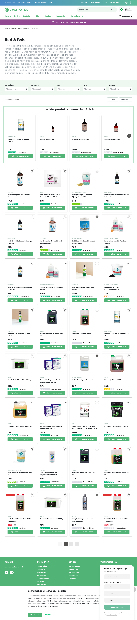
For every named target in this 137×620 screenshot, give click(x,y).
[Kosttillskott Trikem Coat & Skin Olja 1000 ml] (20, 514)
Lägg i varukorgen (21, 208)
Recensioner (73, 575)
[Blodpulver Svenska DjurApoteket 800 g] (117, 283)
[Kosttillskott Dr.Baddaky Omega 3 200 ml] (117, 190)
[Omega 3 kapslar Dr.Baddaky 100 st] (20, 125)
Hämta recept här (112, 2)
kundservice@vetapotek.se (15, 567)
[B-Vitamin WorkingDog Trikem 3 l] (20, 422)
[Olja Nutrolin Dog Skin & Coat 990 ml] (85, 283)
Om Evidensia (73, 572)
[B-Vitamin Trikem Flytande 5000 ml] (52, 329)
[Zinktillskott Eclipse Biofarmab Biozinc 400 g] (85, 236)
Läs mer (79, 22)
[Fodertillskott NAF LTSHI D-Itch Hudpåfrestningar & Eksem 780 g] (85, 422)
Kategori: (35, 85)
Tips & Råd (84, 2)
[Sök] (112, 9)
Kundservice (96, 2)
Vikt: (58, 85)
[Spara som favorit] (32, 171)
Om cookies (41, 575)
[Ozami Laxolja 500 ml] (116, 125)
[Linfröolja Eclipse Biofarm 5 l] (85, 375)
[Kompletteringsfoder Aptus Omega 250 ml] (85, 514)
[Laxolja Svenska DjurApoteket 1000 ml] (117, 236)
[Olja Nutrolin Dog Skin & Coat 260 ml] (20, 329)
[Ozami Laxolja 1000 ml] (84, 125)
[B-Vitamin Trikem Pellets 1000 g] (117, 422)
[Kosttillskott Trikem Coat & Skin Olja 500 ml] (117, 514)
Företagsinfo (41, 584)
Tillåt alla (34, 614)
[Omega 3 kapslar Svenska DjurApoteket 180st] (85, 190)
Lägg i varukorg (22, 156)
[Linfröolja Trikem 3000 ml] (117, 375)
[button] (77, 544)
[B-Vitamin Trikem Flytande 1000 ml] (85, 468)
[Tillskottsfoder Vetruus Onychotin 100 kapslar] (52, 468)
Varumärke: (10, 85)
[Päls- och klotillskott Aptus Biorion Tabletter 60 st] (52, 190)
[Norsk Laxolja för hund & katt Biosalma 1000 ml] (20, 190)
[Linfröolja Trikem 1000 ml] (85, 329)
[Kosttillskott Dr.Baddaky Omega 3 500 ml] (20, 236)
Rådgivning (41, 569)
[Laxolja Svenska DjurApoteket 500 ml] (52, 283)
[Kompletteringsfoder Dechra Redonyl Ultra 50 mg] (52, 422)
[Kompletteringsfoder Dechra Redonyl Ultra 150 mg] (52, 375)
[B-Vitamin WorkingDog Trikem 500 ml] (117, 468)
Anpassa (48, 614)
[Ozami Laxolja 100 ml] (52, 125)
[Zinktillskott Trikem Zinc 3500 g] (20, 375)
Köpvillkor (40, 581)
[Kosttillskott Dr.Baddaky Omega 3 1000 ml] (20, 283)
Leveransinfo (41, 572)
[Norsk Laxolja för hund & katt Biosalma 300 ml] (52, 236)
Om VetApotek (74, 566)
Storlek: (112, 85)
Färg (85, 85)
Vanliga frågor (42, 566)
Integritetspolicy (43, 578)
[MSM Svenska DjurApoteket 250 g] (20, 468)
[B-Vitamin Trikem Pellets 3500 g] (52, 514)
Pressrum (72, 578)
